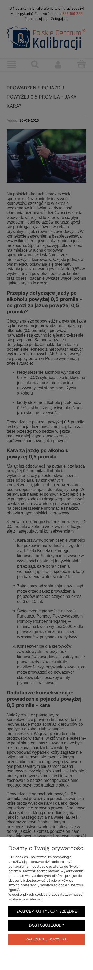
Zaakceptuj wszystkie (46, 939)
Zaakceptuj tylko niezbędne (46, 911)
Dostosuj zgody (46, 925)
